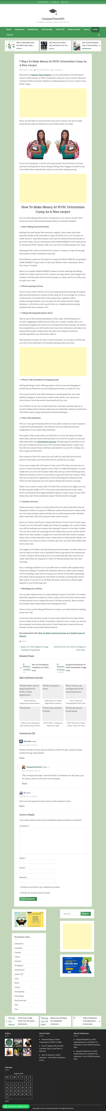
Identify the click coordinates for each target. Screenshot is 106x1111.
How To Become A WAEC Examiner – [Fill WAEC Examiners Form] (52, 1057)
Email (22, 868)
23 (30, 1091)
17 (7, 1091)
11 (11, 1087)
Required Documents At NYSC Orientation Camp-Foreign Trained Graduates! (42, 666)
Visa (16, 1009)
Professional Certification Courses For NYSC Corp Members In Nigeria (76, 666)
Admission (19, 29)
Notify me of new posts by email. (35, 893)
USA (16, 1005)
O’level (10, 35)
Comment (24, 826)
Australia (18, 948)
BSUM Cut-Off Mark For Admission (58, 1019)
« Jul (7, 1101)
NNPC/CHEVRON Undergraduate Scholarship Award (91, 1019)
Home (8, 29)
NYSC (95, 29)
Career (86, 29)
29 (26, 1094)
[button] (9, 1042)
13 (18, 1087)
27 (18, 1094)
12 (15, 1087)
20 (18, 1091)
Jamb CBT (60, 29)
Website (23, 877)
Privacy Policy (43, 2)
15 (26, 1087)
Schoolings (19, 996)
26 (15, 1094)
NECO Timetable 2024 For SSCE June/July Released (25, 44)
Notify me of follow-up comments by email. (40, 887)
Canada (17, 952)
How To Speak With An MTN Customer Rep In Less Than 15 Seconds (51, 1048)
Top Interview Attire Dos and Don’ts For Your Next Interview (59, 44)
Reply (22, 758)
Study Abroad (74, 29)
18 (11, 1091)
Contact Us (55, 2)
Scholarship (47, 29)
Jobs (16, 979)
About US (64, 2)
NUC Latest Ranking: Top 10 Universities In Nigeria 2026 (91, 44)
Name (22, 858)
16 (30, 1087)
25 (11, 1094)
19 (15, 1091)
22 (26, 1091)
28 (22, 1094)
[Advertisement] (53, 102)
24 (7, 1094)
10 (7, 1087)
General (17, 961)
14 (22, 1087)
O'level (19, 48)
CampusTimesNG (53, 18)
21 (22, 1091)
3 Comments (58, 70)
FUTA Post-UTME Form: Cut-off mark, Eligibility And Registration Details (26, 1019)
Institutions (33, 29)
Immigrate (18, 965)
